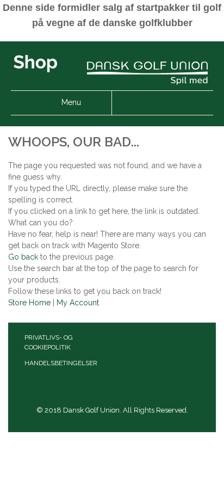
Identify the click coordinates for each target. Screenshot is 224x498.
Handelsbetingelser (60, 363)
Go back (23, 257)
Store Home (29, 302)
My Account (78, 302)
